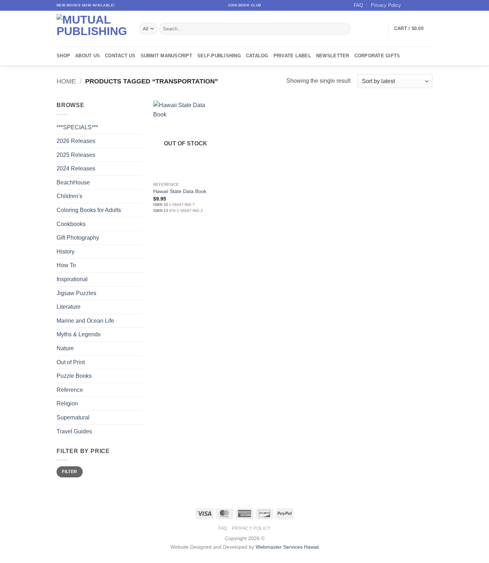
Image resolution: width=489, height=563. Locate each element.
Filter (69, 471)
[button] (413, 29)
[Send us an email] (429, 5)
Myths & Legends (79, 334)
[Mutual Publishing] (92, 29)
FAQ (358, 5)
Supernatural (73, 417)
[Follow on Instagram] (415, 5)
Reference (70, 390)
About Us (87, 55)
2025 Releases (76, 155)
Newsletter (332, 55)
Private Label (292, 55)
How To (66, 265)
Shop (63, 55)
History (65, 252)
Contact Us (120, 55)
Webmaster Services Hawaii (287, 547)
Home (66, 81)
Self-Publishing (219, 55)
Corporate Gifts (377, 55)
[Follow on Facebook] (408, 5)
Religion (67, 403)
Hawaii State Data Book (180, 191)
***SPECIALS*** (77, 127)
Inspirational (72, 279)
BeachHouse (73, 182)
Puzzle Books (74, 376)
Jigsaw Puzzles (76, 293)
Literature (69, 307)
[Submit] (344, 29)
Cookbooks (71, 224)
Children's (69, 196)
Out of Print (71, 362)
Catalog (257, 55)
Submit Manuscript (166, 55)
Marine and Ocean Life (85, 321)
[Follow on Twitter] (422, 5)
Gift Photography (78, 238)
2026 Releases (76, 141)
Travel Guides (74, 431)
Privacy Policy (386, 5)
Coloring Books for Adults (89, 210)
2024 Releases (76, 168)
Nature (65, 348)
